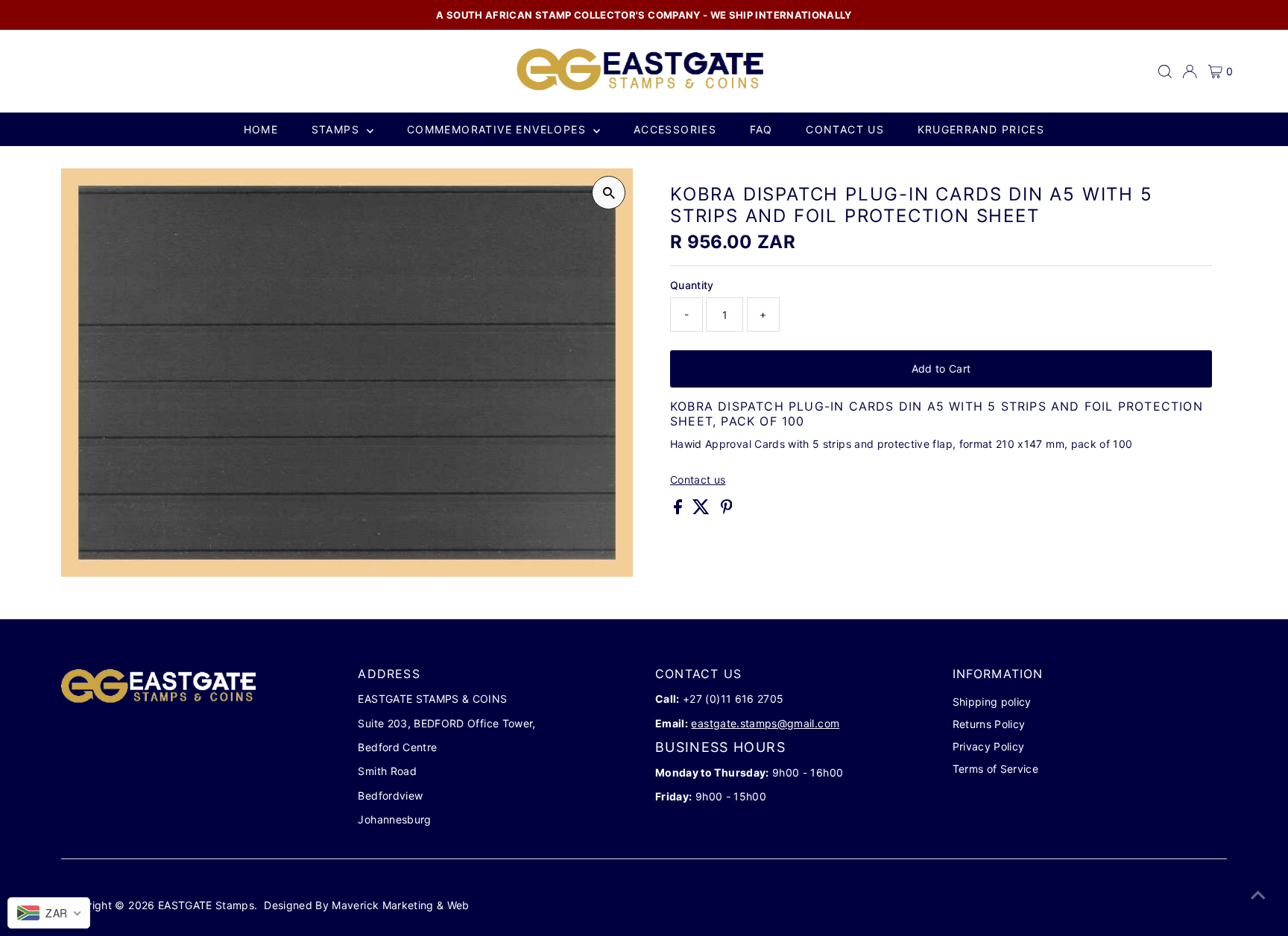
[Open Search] (1165, 71)
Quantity (692, 285)
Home (261, 129)
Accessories (675, 129)
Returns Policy (989, 724)
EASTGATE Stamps (206, 905)
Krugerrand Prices (981, 129)
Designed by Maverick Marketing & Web (367, 905)
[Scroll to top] (1258, 895)
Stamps (338, 129)
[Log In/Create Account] (1189, 71)
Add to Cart (941, 368)
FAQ (761, 129)
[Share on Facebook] (679, 510)
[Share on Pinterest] (727, 510)
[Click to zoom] (608, 192)
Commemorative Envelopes (498, 129)
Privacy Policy (989, 746)
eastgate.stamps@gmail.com (765, 723)
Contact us (845, 129)
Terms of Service (996, 768)
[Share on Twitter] (702, 510)
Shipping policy (992, 701)
